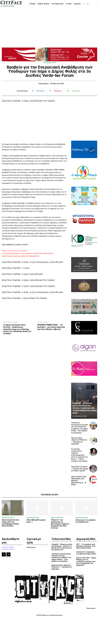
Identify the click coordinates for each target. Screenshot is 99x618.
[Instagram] (8, 554)
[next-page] (93, 387)
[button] (87, 3)
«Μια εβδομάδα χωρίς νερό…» (36, 521)
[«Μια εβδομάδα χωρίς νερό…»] (37, 507)
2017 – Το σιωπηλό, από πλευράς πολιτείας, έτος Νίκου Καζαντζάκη (86, 546)
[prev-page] (88, 387)
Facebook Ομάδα (8, 549)
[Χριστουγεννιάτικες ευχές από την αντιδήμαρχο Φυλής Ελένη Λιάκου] (13, 507)
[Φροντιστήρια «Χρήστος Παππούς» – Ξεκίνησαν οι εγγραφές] (93, 441)
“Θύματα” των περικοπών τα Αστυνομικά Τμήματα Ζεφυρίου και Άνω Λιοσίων (60, 524)
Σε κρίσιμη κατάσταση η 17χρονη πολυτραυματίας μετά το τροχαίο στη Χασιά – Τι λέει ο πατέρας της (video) (79, 455)
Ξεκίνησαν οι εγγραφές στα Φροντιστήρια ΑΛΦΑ (86, 553)
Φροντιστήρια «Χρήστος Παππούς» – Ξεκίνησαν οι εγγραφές (79, 441)
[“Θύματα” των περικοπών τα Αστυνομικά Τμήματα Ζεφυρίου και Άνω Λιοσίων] (62, 507)
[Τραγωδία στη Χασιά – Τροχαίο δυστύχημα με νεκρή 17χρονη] (93, 469)
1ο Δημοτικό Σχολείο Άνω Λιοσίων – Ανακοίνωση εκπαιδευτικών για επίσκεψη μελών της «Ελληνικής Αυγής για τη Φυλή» (17, 329)
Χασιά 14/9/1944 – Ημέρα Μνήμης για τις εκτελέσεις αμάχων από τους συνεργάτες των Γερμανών (86, 561)
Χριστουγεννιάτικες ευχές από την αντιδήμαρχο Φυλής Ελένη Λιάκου (10, 523)
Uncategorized (49, 63)
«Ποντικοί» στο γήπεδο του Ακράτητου (85, 521)
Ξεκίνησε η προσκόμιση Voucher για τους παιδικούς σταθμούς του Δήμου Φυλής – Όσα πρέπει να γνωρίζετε (79, 428)
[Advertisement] (49, 24)
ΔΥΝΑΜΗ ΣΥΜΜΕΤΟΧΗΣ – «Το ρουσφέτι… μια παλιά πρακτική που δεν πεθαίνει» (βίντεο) (51, 327)
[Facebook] (4, 554)
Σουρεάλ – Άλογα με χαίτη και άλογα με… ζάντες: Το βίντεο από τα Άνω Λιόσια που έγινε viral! (84, 408)
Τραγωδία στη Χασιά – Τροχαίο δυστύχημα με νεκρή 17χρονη (79, 469)
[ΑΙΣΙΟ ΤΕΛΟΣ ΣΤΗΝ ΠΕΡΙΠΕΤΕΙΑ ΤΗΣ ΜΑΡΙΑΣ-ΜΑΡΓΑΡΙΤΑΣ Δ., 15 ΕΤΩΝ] (93, 480)
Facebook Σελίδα (8, 547)
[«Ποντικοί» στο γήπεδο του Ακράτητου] (86, 507)
